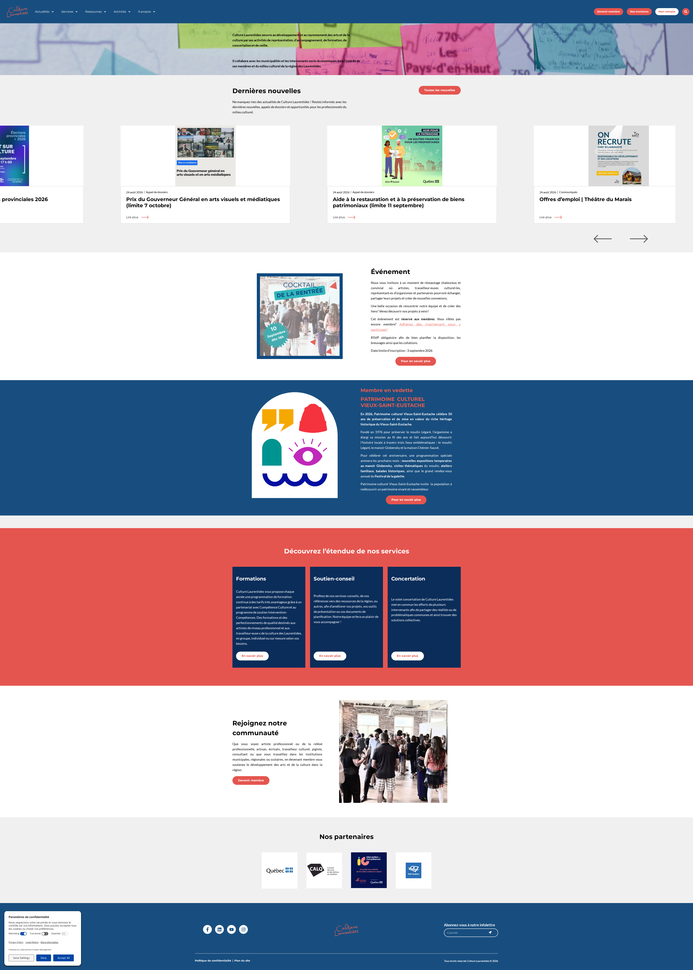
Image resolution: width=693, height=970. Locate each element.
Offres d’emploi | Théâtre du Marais (520, 199)
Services (67, 11)
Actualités (42, 11)
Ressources (93, 11)
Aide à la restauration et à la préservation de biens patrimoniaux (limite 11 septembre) (333, 202)
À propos (144, 11)
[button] (685, 11)
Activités (120, 11)
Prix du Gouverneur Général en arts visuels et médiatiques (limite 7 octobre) (137, 202)
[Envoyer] (490, 932)
